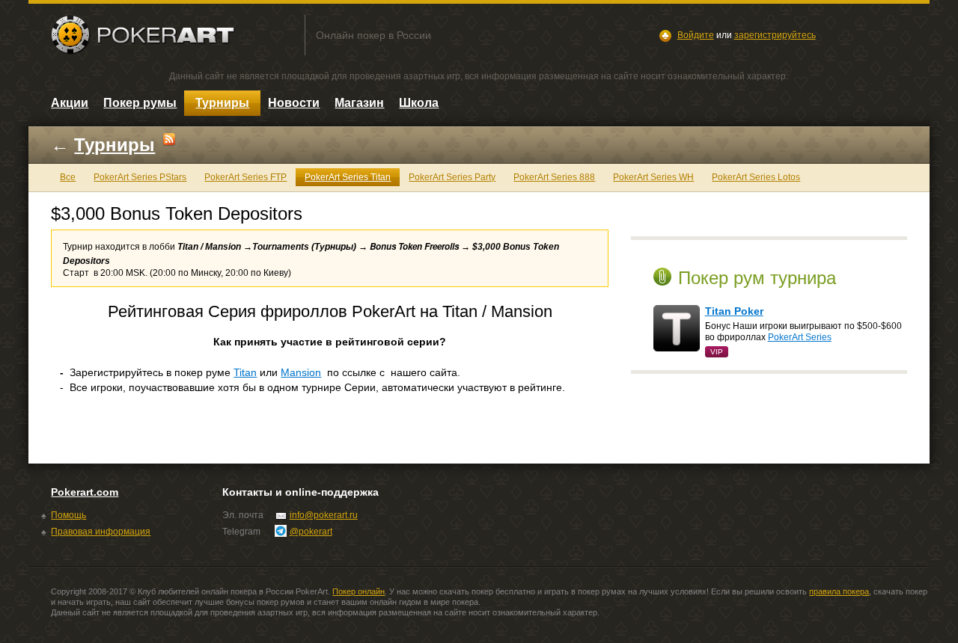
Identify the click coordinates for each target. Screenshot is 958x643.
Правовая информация (100, 531)
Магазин (359, 102)
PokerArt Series (800, 337)
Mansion (301, 372)
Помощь (68, 515)
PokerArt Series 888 (554, 177)
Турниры (222, 102)
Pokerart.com (84, 492)
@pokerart (311, 531)
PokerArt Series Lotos (756, 177)
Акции (69, 102)
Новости (294, 102)
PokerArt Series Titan (348, 177)
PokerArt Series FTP (245, 177)
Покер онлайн (358, 591)
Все (68, 177)
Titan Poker (734, 311)
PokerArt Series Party (452, 177)
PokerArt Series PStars (140, 177)
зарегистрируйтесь (775, 35)
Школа (419, 102)
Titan (245, 372)
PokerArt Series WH (653, 177)
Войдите (695, 35)
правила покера (839, 591)
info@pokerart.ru (324, 515)
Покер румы (140, 102)
